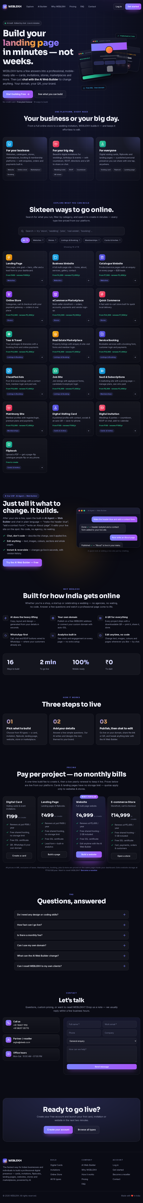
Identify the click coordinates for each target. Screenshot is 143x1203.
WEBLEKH (15, 6)
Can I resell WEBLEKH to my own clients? (39, 975)
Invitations (55, 1179)
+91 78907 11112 (20, 1034)
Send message (102, 1076)
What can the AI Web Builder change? (38, 965)
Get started (133, 6)
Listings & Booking (70, 249)
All (25, 249)
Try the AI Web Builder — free (22, 571)
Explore (30, 6)
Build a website (88, 863)
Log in (119, 6)
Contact (92, 6)
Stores (52, 249)
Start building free (16, 103)
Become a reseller (89, 880)
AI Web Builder (89, 1174)
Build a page (54, 863)
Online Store (56, 1184)
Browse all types (87, 1139)
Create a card (19, 865)
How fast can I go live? (29, 934)
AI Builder (42, 6)
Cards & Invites (112, 249)
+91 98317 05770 (21, 1037)
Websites (38, 249)
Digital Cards (56, 1174)
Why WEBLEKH (58, 6)
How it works (88, 1184)
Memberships (92, 249)
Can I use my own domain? (31, 954)
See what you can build (50, 103)
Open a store (123, 865)
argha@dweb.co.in (21, 1051)
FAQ (82, 6)
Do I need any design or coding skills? (37, 923)
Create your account (58, 1139)
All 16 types (55, 1188)
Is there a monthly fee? (29, 944)
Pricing (73, 6)
